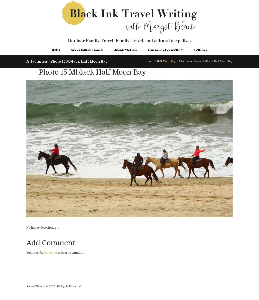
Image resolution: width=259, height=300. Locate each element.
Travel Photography (163, 49)
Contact (200, 49)
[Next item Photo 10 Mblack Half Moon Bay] (181, 148)
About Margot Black (87, 49)
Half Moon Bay (166, 61)
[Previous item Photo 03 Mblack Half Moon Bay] (78, 148)
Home (56, 49)
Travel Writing (125, 49)
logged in (50, 252)
